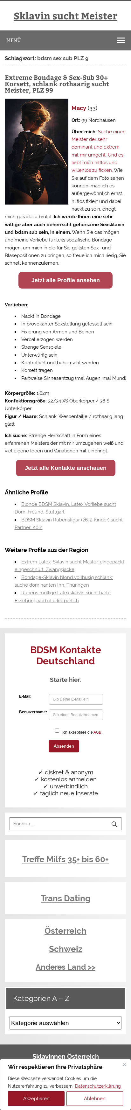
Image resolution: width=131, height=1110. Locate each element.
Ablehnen (95, 1098)
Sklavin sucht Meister (65, 15)
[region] (65, 1084)
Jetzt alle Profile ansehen (65, 280)
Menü (13, 40)
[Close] (124, 1064)
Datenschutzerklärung (98, 1086)
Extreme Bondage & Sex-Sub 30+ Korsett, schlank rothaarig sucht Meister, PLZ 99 (57, 83)
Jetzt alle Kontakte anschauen (66, 468)
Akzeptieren (36, 1098)
